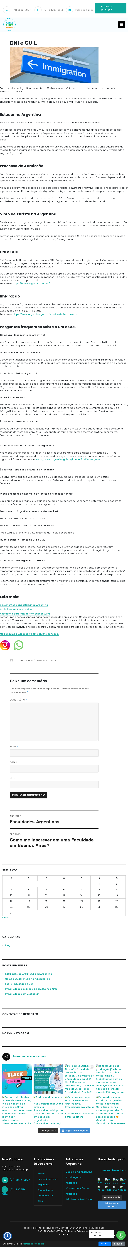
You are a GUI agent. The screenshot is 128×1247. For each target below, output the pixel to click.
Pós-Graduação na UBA (19, 983)
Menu (121, 24)
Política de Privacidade (77, 1231)
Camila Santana (23, 660)
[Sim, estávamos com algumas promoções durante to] (17, 1079)
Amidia (65, 1234)
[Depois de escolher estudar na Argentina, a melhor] (111, 1110)
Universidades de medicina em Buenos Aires (31, 988)
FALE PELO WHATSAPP (107, 8)
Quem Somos (46, 1190)
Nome (14, 746)
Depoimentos (46, 1195)
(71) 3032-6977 (21, 10)
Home (41, 1173)
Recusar (118, 1243)
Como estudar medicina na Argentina (27, 978)
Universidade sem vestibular (22, 994)
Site (12, 777)
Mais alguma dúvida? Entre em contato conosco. (29, 633)
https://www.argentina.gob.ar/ (31, 283)
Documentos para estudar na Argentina (24, 605)
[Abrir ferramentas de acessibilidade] (7, 1236)
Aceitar (104, 1243)
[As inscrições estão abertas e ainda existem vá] (48, 1079)
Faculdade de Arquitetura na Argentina (28, 973)
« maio (6, 917)
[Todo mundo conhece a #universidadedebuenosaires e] (48, 1110)
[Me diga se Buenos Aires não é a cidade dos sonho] (79, 1079)
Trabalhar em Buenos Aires (16, 609)
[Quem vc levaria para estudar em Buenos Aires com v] (79, 1110)
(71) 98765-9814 (53, 10)
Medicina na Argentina (79, 1171)
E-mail (15, 762)
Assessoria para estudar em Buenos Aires (25, 613)
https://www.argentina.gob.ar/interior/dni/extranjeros (45, 314)
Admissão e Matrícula (79, 1199)
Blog (7, 945)
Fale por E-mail (84, 10)
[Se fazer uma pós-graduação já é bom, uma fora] (111, 1079)
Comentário (18, 699)
